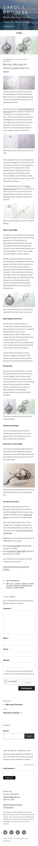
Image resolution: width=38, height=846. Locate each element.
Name (6, 638)
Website (6, 660)
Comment (7, 608)
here (16, 102)
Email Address (9, 768)
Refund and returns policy (12, 805)
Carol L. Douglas (16, 10)
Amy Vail (10, 584)
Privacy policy (8, 807)
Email (6, 649)
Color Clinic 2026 (13, 546)
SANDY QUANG (19, 588)
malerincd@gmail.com (11, 797)
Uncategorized (12, 580)
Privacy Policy (8, 838)
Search (6, 731)
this (14, 512)
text (18, 525)
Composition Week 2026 (16, 551)
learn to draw (21, 584)
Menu (20, 33)
